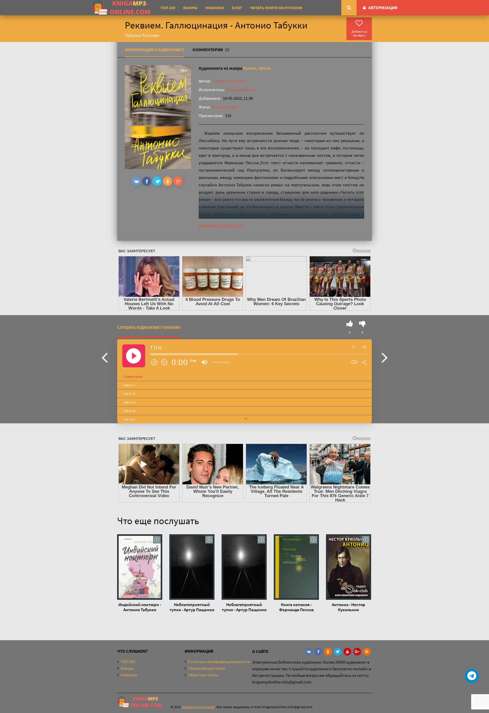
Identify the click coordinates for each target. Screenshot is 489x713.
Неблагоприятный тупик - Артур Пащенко (192, 607)
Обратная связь (203, 675)
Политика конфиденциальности (219, 661)
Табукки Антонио (229, 81)
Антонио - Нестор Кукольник (348, 607)
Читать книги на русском (276, 7)
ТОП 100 (167, 7)
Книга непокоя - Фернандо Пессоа (296, 607)
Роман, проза (256, 68)
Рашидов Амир (241, 89)
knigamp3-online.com (198, 707)
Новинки (214, 7)
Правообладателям (206, 668)
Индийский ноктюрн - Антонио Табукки (139, 607)
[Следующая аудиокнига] (384, 357)
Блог (237, 7)
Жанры (190, 7)
